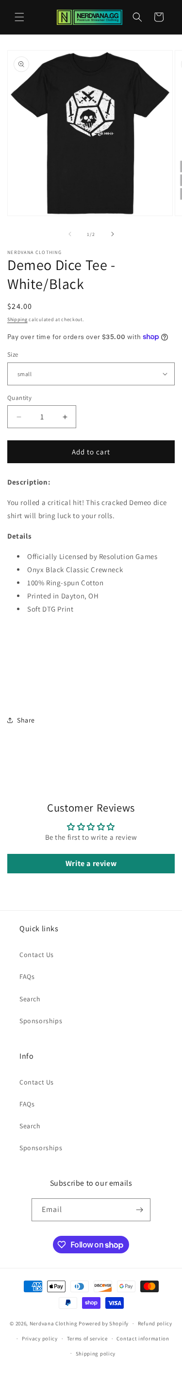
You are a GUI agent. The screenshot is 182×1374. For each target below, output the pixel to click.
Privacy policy (40, 1338)
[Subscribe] (139, 1209)
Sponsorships (40, 1020)
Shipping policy (96, 1353)
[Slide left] (70, 234)
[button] (19, 17)
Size (12, 354)
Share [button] (26, 720)
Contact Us (36, 954)
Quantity (19, 398)
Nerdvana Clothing (54, 1323)
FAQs (26, 976)
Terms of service (87, 1338)
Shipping (17, 319)
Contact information (142, 1338)
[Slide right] (112, 234)
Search (30, 998)
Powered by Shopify (104, 1323)
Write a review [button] (91, 863)
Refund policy (155, 1323)
